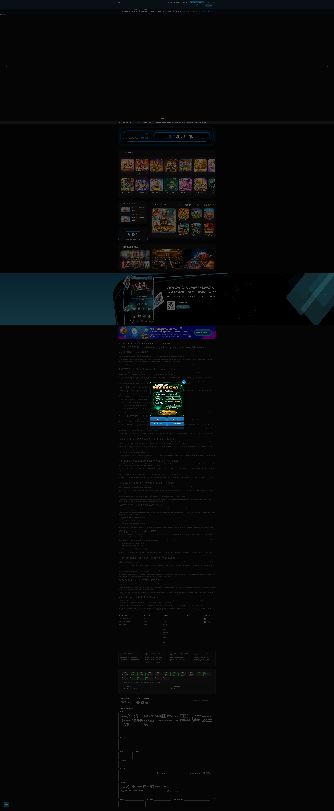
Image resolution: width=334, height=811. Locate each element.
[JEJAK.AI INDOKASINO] (167, 399)
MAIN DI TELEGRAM (176, 423)
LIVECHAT (158, 419)
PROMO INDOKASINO (175, 419)
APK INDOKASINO (158, 423)
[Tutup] (184, 382)
